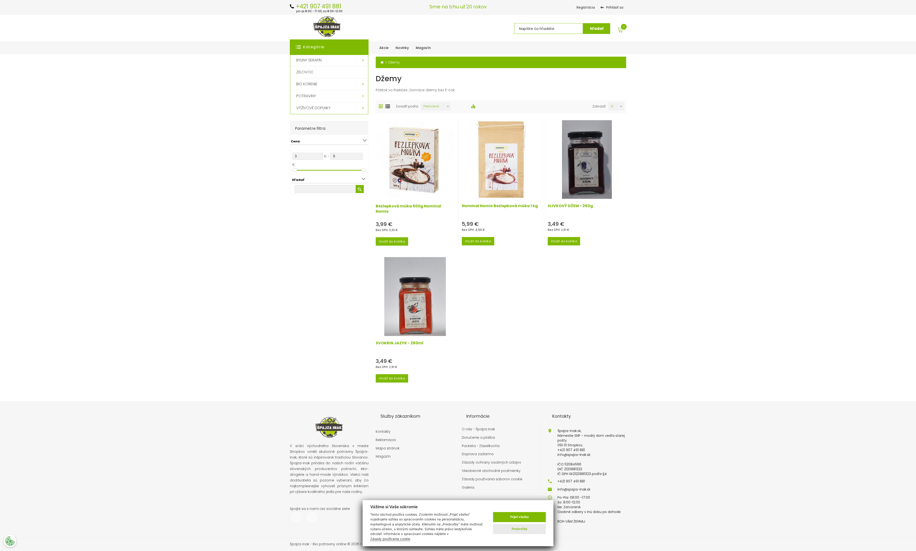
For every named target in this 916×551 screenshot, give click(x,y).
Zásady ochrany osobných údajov (491, 462)
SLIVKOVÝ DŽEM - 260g (570, 206)
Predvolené (431, 106)
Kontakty (383, 432)
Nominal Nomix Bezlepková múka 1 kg (500, 206)
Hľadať (597, 28)
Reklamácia (386, 440)
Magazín (383, 456)
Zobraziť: (599, 106)
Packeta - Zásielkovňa (481, 446)
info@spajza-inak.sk (573, 489)
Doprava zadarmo (478, 454)
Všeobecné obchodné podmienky (491, 471)
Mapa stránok (388, 448)
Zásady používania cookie (390, 539)
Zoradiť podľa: (407, 106)
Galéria (468, 488)
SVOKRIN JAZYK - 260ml (399, 343)
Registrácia (586, 7)
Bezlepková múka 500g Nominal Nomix (408, 209)
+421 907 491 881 (571, 481)
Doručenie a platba (478, 438)
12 (612, 106)
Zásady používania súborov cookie (492, 479)
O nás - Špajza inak (478, 429)
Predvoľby (519, 529)
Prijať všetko (519, 517)
